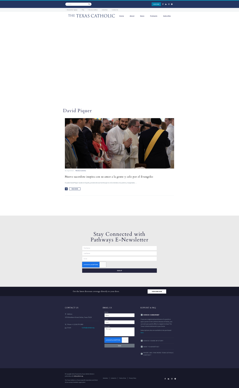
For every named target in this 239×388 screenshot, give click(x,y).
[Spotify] (171, 4)
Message (107, 326)
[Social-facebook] (162, 4)
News (142, 16)
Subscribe (167, 16)
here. (142, 333)
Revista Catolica (81, 171)
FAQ (83, 10)
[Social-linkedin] (165, 4)
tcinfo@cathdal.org (88, 328)
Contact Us (115, 10)
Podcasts (153, 16)
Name (106, 312)
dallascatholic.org (78, 376)
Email (106, 319)
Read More (75, 189)
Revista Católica (93, 10)
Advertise (105, 10)
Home (121, 16)
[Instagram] (168, 4)
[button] (89, 4)
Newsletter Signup (72, 10)
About (132, 16)
